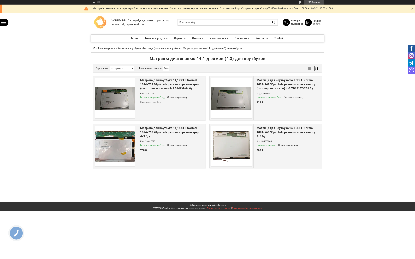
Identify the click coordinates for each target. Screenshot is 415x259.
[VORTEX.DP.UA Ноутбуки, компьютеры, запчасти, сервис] (100, 22)
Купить (274, 106)
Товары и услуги (155, 38)
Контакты (262, 38)
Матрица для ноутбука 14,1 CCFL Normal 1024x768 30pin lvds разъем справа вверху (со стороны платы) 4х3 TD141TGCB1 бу (286, 84)
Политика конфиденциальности (247, 208)
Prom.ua (222, 205)
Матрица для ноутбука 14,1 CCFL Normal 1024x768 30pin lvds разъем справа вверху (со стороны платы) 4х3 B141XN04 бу (169, 84)
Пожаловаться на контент (219, 208)
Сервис (178, 38)
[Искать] (274, 22)
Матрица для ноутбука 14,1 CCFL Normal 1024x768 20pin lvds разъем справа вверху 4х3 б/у (169, 132)
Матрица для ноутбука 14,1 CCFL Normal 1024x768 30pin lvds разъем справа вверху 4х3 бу (286, 132)
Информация (218, 38)
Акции (134, 38)
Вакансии (241, 38)
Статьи (196, 38)
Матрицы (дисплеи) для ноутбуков (162, 48)
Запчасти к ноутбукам (129, 48)
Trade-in (279, 38)
